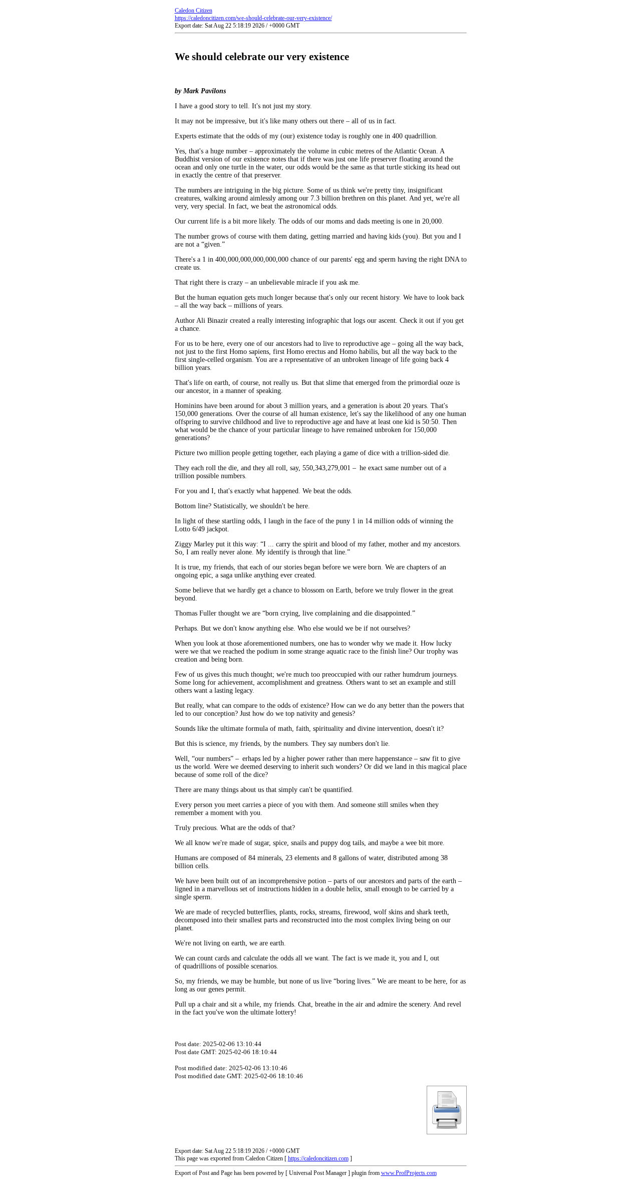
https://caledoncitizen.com (318, 1158)
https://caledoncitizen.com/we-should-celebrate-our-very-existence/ (253, 18)
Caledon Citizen (193, 10)
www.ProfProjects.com (409, 1172)
